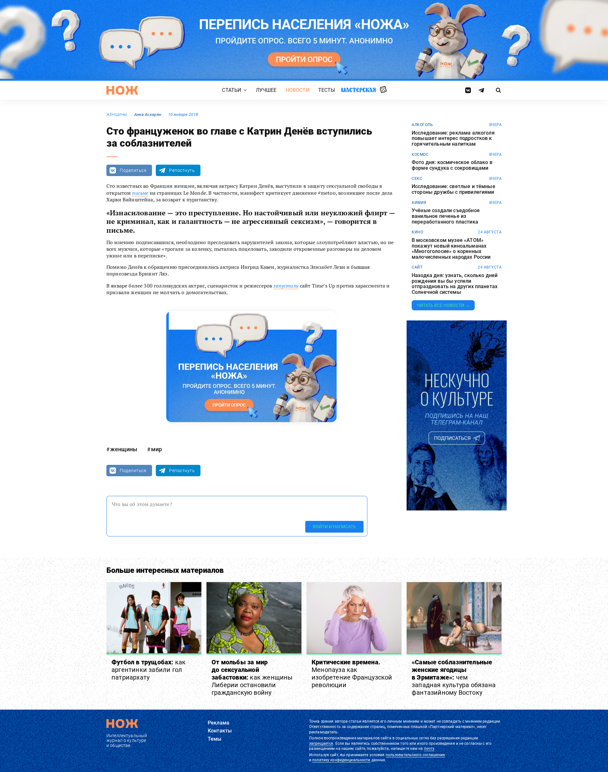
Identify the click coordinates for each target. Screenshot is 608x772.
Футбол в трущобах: (148, 669)
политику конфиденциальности (341, 760)
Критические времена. (352, 673)
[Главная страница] (122, 90)
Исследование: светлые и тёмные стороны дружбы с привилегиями (453, 189)
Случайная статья (383, 90)
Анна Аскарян (147, 114)
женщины (116, 114)
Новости (297, 90)
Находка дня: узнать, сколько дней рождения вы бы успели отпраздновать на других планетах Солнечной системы (454, 284)
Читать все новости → (443, 305)
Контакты (220, 731)
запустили (285, 285)
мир (156, 449)
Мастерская (358, 89)
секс (417, 178)
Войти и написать (334, 526)
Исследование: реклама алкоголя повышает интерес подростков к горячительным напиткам (453, 138)
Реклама (218, 723)
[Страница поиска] (499, 90)
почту (429, 748)
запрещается (321, 743)
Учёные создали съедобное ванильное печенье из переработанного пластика (446, 216)
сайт (417, 267)
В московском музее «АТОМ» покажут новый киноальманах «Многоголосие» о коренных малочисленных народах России (451, 248)
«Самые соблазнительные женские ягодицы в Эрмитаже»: (454, 677)
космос (420, 154)
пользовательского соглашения (415, 755)
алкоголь (422, 125)
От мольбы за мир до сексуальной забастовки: (252, 677)
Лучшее (266, 90)
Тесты (326, 90)
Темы (215, 739)
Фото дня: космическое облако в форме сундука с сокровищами (452, 165)
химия (419, 202)
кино (417, 232)
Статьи (231, 90)
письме (140, 193)
